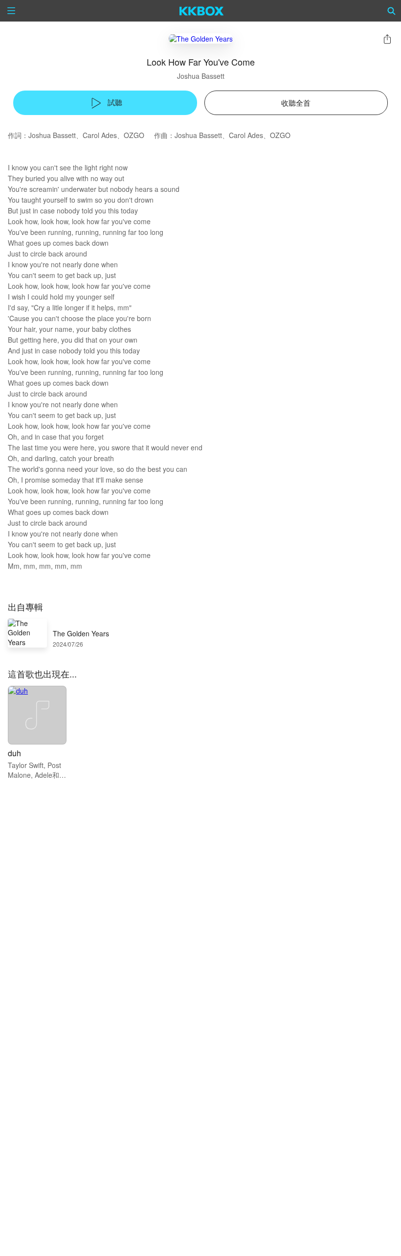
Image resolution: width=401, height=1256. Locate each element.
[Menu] (11, 11)
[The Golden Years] (201, 38)
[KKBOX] (201, 11)
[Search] (392, 11)
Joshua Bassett (200, 76)
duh (14, 753)
